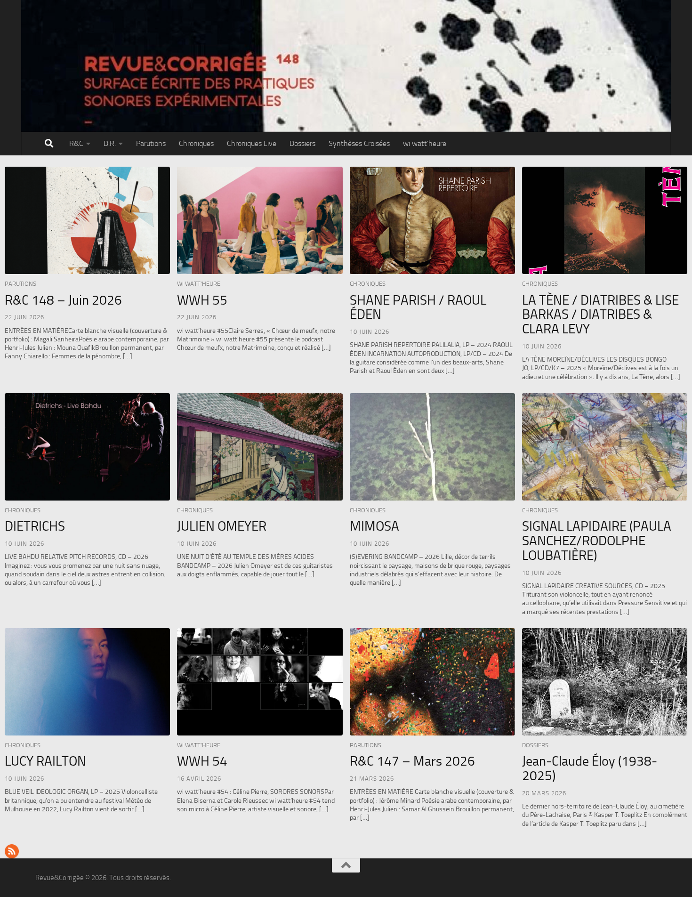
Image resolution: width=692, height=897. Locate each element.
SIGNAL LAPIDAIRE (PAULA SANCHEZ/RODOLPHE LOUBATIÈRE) (596, 540)
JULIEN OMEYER (221, 526)
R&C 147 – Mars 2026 (412, 761)
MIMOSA (374, 526)
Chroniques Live (251, 143)
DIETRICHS (35, 526)
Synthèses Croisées (359, 143)
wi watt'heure (198, 283)
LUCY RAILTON (45, 761)
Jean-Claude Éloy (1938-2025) (589, 768)
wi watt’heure (424, 143)
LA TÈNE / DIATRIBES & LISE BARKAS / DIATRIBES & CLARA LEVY (600, 314)
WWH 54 (202, 761)
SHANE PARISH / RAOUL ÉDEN (418, 307)
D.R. (110, 143)
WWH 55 (202, 300)
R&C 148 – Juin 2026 (63, 300)
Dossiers (302, 143)
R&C (76, 143)
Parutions (151, 143)
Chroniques (196, 143)
